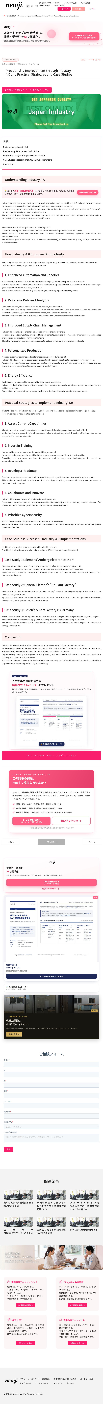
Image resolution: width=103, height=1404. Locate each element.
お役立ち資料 (59, 5)
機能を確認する (77, 1343)
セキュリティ (57, 1383)
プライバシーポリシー (29, 1379)
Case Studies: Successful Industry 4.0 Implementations (27, 159)
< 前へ (11, 842)
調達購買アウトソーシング (49, 2)
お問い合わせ (64, 9)
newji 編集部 (10, 64)
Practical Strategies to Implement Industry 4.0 (24, 155)
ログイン (92, 9)
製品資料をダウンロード (71, 820)
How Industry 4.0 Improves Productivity (21, 151)
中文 (36, 6)
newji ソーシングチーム (30, 64)
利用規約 (46, 1379)
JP (28, 6)
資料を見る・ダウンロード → (51, 976)
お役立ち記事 (44, 5)
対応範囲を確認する (25, 1305)
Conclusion (8, 164)
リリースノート (41, 1383)
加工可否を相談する (78, 1305)
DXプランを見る (25, 1343)
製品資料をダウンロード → (52, 889)
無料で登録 (78, 9)
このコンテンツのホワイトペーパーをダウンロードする (27, 90)
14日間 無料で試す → (87, 192)
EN (32, 6)
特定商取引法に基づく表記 (65, 1379)
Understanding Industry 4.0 (15, 147)
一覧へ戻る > (51, 842)
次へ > (92, 842)
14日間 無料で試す (31, 820)
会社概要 (70, 1383)
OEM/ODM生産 (70, 2)
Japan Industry (10, 60)
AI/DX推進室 (86, 2)
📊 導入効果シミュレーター (17, 988)
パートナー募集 (86, 1379)
